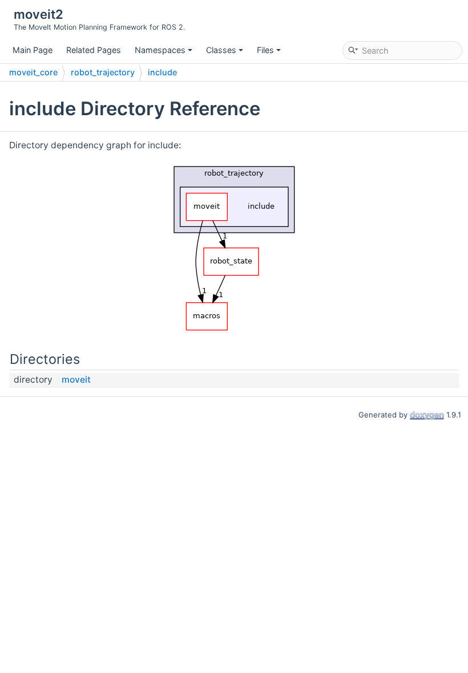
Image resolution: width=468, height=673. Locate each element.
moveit (76, 379)
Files (265, 50)
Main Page (33, 50)
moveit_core (33, 72)
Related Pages (93, 50)
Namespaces (160, 50)
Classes (221, 50)
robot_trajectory (103, 72)
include (162, 72)
